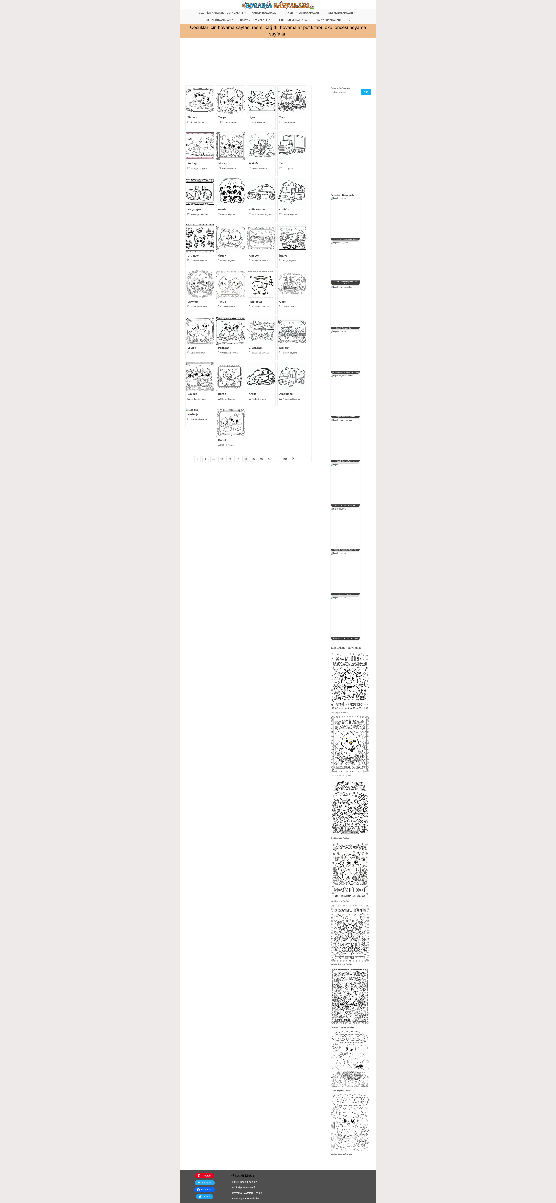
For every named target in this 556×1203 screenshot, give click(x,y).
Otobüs (284, 209)
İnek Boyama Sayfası (340, 712)
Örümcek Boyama (199, 260)
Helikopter (255, 301)
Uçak (252, 117)
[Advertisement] (267, 58)
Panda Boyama (228, 214)
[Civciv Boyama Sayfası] (350, 744)
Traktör (253, 163)
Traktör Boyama (259, 168)
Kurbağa (193, 414)
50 (261, 459)
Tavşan (222, 117)
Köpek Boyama (228, 445)
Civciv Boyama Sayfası (341, 775)
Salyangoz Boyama (200, 214)
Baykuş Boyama (198, 399)
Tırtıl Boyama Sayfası (340, 838)
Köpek (222, 440)
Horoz (222, 393)
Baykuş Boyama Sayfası (341, 1154)
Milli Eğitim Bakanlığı (244, 1187)
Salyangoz (194, 209)
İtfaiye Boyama (289, 260)
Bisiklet (284, 347)
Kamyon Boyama (260, 260)
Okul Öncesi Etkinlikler (245, 1182)
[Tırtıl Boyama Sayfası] (350, 807)
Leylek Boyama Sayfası (341, 1091)
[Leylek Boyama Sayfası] (350, 1059)
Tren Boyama (289, 122)
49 (253, 459)
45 (221, 459)
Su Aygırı (193, 163)
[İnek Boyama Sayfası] (350, 681)
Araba (253, 393)
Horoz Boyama (228, 399)
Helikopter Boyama (260, 307)
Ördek (222, 255)
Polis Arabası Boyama (262, 214)
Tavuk (222, 301)
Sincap (222, 163)
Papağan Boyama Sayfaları (342, 1027)
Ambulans (286, 393)
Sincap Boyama (228, 168)
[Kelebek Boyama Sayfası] (350, 933)
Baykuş (192, 393)
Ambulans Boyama (291, 399)
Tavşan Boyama (228, 122)
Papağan (223, 347)
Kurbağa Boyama (199, 419)
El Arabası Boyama (260, 353)
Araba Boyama (259, 399)
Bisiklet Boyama (290, 353)
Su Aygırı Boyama (199, 168)
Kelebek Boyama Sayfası (341, 964)
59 (285, 459)
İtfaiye (283, 255)
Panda (222, 209)
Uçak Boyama (258, 122)
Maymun (193, 301)
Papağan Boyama (229, 353)
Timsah (192, 117)
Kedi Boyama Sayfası (340, 901)
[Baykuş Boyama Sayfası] (350, 1122)
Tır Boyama (288, 168)
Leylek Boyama (198, 353)
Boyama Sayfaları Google (247, 1193)
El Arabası (255, 347)
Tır (281, 163)
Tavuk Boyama (228, 307)
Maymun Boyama (199, 307)
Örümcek (193, 255)
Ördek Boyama (228, 260)
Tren (282, 117)
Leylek (192, 347)
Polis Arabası (257, 209)
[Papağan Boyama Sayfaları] (350, 996)
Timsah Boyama (198, 122)
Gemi (282, 301)
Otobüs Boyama (290, 214)
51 (269, 459)
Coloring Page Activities (246, 1198)
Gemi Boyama (289, 307)
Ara (366, 92)
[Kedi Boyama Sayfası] (350, 870)
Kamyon (254, 255)
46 (229, 459)
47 (237, 459)
